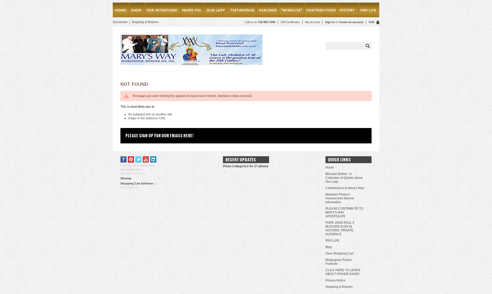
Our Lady (215, 11)
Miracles (292, 11)
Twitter (138, 159)
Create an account (351, 22)
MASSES (162, 11)
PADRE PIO (191, 11)
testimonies (242, 11)
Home (121, 11)
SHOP (137, 11)
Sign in (330, 22)
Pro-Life (368, 11)
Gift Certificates (290, 22)
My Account (312, 22)
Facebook (123, 159)
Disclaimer (120, 22)
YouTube (146, 159)
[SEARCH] (368, 46)
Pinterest (131, 159)
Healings (268, 11)
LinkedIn (153, 159)
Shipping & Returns (145, 22)
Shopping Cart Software (136, 183)
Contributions (321, 11)
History (347, 11)
